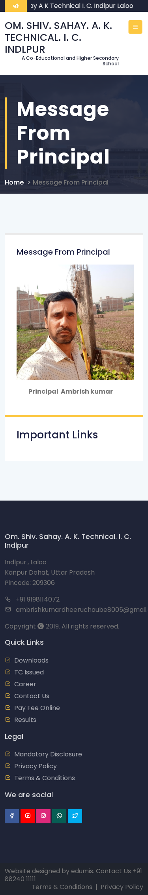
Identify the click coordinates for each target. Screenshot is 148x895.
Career (25, 684)
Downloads (31, 660)
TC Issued (29, 672)
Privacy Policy (35, 766)
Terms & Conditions (44, 778)
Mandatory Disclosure (48, 754)
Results (25, 719)
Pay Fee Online (37, 707)
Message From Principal (71, 182)
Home (14, 182)
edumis (82, 871)
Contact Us (31, 696)
